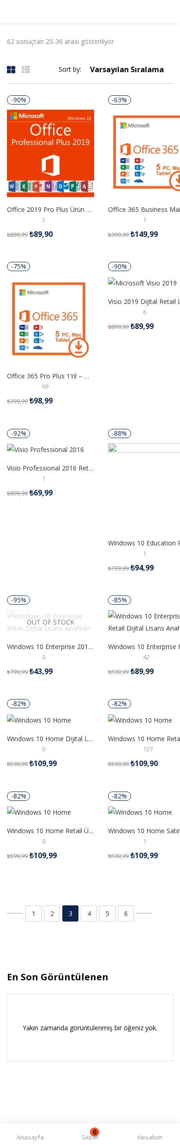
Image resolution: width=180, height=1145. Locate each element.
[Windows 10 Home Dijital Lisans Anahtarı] (39, 719)
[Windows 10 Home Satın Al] (140, 811)
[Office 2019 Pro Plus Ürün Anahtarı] (50, 152)
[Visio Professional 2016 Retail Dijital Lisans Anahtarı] (45, 449)
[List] (26, 69)
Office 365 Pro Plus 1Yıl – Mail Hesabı (50, 375)
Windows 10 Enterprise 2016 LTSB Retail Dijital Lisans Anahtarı (50, 646)
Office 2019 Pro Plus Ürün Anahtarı (50, 209)
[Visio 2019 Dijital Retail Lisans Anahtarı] (142, 282)
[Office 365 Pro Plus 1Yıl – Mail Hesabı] (50, 319)
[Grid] (11, 69)
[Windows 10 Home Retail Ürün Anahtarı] (39, 811)
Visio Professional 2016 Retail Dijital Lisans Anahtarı (50, 468)
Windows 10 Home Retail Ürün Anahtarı (50, 830)
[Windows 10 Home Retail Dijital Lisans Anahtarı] (140, 719)
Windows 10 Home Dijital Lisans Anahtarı (50, 738)
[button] (90, 1137)
